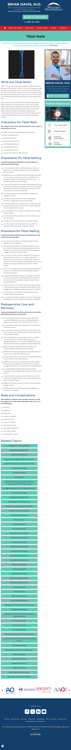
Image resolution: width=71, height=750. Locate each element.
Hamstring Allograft (19, 569)
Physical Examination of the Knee (19, 677)
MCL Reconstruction (19, 645)
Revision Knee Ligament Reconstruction (19, 459)
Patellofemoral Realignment (19, 497)
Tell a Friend (51, 719)
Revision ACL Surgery (19, 468)
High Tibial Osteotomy (19, 596)
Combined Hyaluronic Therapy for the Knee (19, 464)
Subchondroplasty (19, 654)
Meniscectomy (19, 520)
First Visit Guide (60, 125)
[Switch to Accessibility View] (2, 746)
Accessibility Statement (35, 721)
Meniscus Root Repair (19, 542)
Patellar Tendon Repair (19, 609)
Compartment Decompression (19, 446)
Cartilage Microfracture (19, 663)
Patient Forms (60, 131)
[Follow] (27, 711)
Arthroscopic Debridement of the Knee (19, 506)
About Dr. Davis (15, 28)
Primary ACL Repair (19, 472)
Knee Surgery (19, 477)
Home (4, 28)
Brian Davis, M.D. (58, 82)
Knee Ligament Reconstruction (19, 502)
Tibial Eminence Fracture (19, 538)
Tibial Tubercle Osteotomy (19, 600)
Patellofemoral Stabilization (19, 450)
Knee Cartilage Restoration (19, 578)
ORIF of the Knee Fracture (19, 546)
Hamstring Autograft (19, 565)
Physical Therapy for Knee (19, 582)
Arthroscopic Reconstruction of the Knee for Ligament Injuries (19, 615)
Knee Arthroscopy (19, 587)
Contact (63, 28)
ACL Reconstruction (19, 630)
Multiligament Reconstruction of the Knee (19, 605)
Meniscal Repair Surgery (19, 551)
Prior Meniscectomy (19, 529)
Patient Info (42, 28)
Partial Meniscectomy (19, 659)
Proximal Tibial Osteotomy (19, 560)
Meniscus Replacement (19, 455)
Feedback (40, 719)
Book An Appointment (37, 17)
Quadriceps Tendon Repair (19, 533)
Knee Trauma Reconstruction (19, 672)
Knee (33, 45)
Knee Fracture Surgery (19, 493)
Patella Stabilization (19, 524)
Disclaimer (15, 719)
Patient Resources (58, 103)
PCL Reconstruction (19, 621)
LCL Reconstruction (19, 625)
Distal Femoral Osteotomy (19, 556)
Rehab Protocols (58, 143)
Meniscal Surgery (19, 668)
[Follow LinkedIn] (38, 711)
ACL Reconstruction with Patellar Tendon (19, 634)
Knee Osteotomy (19, 591)
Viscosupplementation (19, 573)
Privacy (24, 719)
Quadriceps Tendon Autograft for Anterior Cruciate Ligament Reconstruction (19, 483)
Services (29, 28)
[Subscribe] (44, 711)
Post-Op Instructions (59, 137)
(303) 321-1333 (32, 22)
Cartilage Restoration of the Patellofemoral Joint (19, 488)
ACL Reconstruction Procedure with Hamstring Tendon (19, 640)
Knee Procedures (42, 45)
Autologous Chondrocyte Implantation (19, 650)
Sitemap (31, 719)
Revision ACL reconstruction (19, 511)
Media (53, 28)
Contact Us (61, 719)
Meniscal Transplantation (19, 515)
